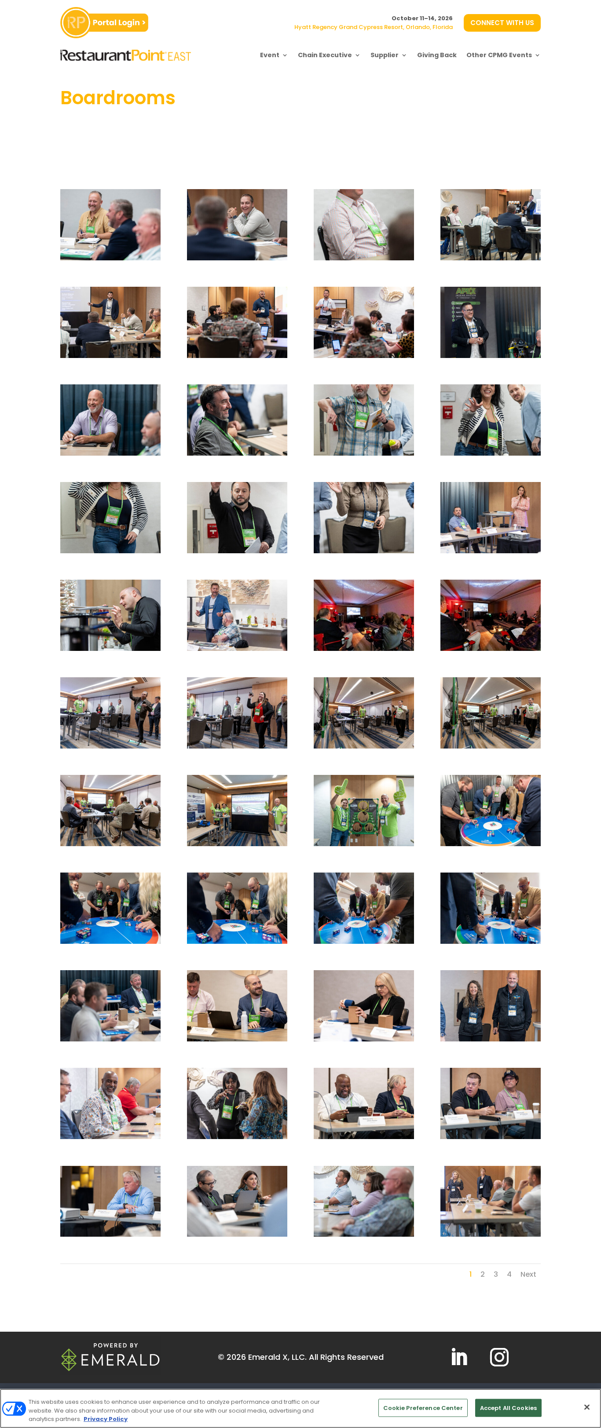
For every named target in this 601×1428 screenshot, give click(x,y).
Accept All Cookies (508, 1407)
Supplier (384, 55)
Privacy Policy (106, 1419)
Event (269, 55)
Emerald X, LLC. (277, 1356)
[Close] (587, 1407)
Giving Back (437, 55)
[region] (300, 1408)
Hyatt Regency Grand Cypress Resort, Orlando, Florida (373, 27)
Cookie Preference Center (423, 1407)
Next (528, 1274)
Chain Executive (325, 55)
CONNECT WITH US (502, 22)
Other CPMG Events (499, 55)
